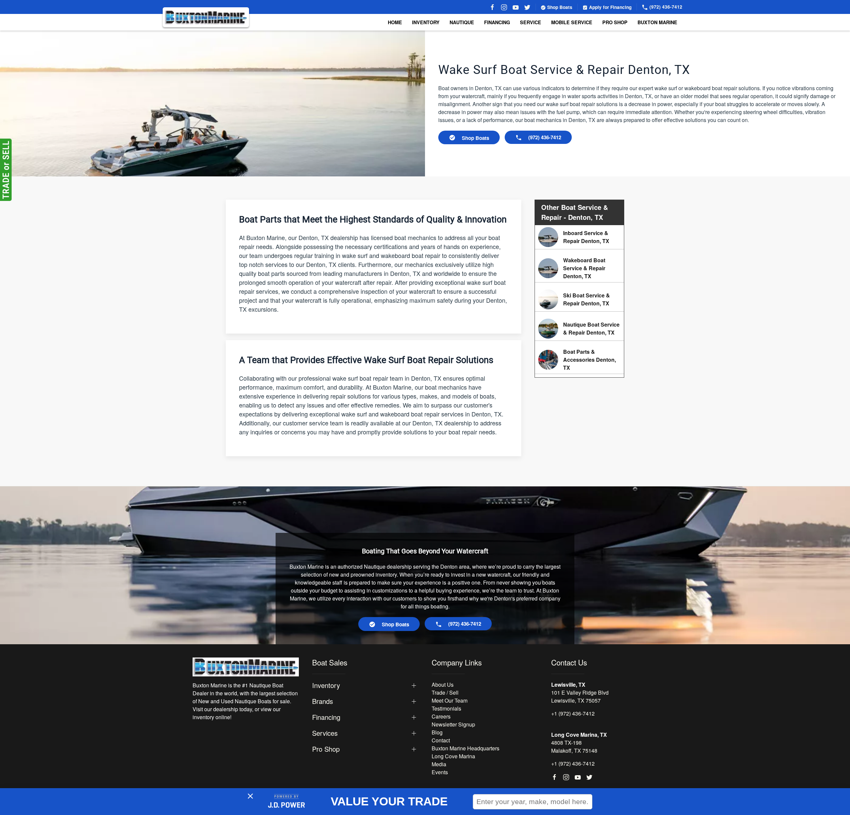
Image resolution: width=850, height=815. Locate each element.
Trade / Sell (445, 692)
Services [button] (325, 733)
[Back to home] (205, 17)
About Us (443, 684)
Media (439, 764)
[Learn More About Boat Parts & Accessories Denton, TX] (579, 360)
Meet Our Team (450, 700)
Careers (441, 716)
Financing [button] (326, 717)
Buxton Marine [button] (657, 22)
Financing (497, 22)
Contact (441, 740)
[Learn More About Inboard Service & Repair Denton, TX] (579, 237)
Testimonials (446, 708)
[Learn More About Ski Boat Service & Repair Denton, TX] (579, 299)
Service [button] (530, 22)
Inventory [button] (426, 22)
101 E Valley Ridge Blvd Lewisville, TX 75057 (580, 696)
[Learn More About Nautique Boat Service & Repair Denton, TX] (579, 329)
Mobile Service (571, 22)
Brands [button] (322, 701)
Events (440, 772)
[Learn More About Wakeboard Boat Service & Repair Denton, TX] (579, 268)
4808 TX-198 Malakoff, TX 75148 (574, 746)
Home (395, 22)
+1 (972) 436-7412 (573, 713)
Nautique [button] (462, 22)
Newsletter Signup (453, 724)
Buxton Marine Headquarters (465, 748)
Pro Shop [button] (615, 22)
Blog (437, 732)
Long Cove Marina (453, 756)
